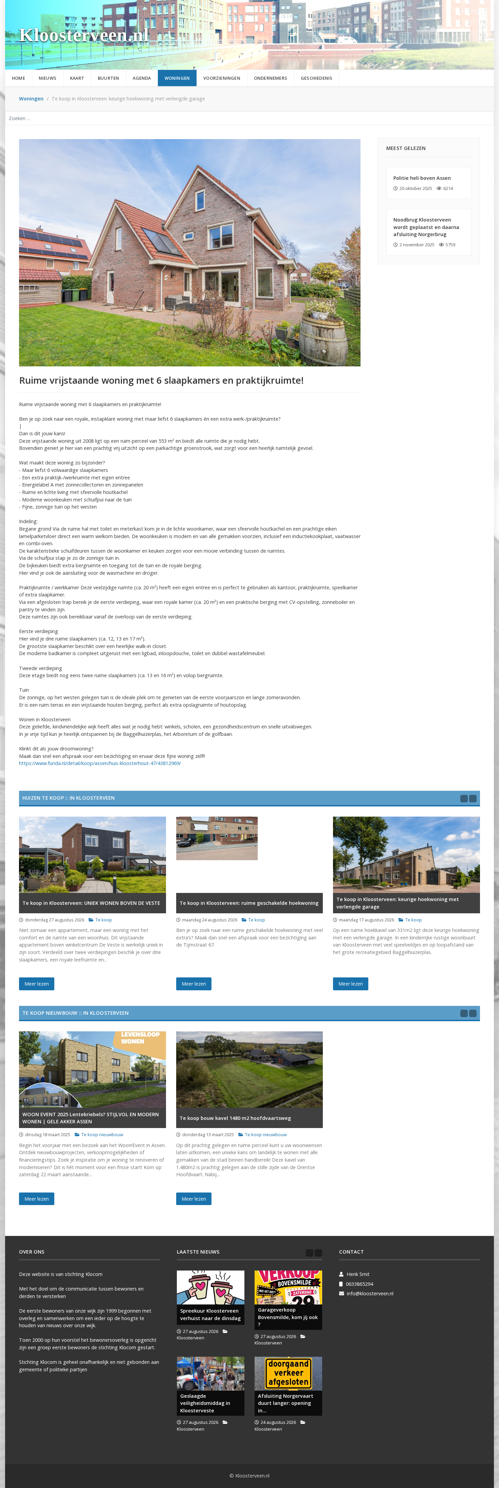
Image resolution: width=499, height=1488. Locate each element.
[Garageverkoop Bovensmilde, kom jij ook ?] (288, 1287)
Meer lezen (36, 983)
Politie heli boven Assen (422, 178)
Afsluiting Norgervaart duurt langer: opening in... (285, 1403)
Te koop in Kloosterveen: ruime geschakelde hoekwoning (249, 903)
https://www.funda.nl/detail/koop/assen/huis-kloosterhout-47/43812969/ (100, 763)
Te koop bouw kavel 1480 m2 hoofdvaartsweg (235, 1118)
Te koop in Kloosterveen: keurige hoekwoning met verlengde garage (397, 903)
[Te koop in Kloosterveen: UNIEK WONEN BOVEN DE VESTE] (92, 855)
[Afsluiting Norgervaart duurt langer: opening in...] (288, 1374)
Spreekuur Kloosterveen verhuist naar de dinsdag (210, 1314)
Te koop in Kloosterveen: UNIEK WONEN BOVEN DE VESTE (91, 903)
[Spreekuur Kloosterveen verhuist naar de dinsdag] (210, 1287)
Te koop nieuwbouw (102, 1134)
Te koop (103, 920)
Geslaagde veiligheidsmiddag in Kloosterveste (205, 1403)
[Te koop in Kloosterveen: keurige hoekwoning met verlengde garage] (406, 855)
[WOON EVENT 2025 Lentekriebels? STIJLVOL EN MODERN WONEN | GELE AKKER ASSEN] (92, 1069)
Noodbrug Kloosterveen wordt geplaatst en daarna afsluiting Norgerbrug (426, 226)
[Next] (473, 798)
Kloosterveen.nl (84, 34)
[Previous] (464, 798)
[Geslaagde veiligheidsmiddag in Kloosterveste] (210, 1374)
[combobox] (249, 118)
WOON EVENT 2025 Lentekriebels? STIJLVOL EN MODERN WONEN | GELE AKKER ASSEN (90, 1118)
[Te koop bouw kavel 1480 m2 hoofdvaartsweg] (249, 1069)
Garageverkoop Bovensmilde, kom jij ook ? (288, 1317)
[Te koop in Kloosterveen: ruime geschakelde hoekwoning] (249, 855)
